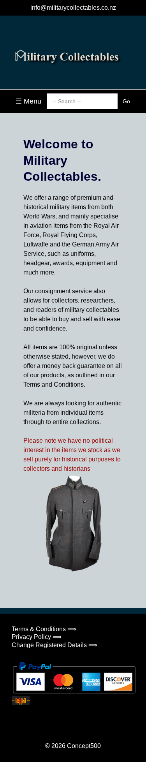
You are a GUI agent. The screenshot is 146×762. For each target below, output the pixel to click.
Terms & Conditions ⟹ (44, 629)
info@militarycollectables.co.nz (73, 7)
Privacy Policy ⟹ (37, 637)
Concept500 (84, 746)
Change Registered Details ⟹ (54, 645)
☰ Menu (28, 101)
